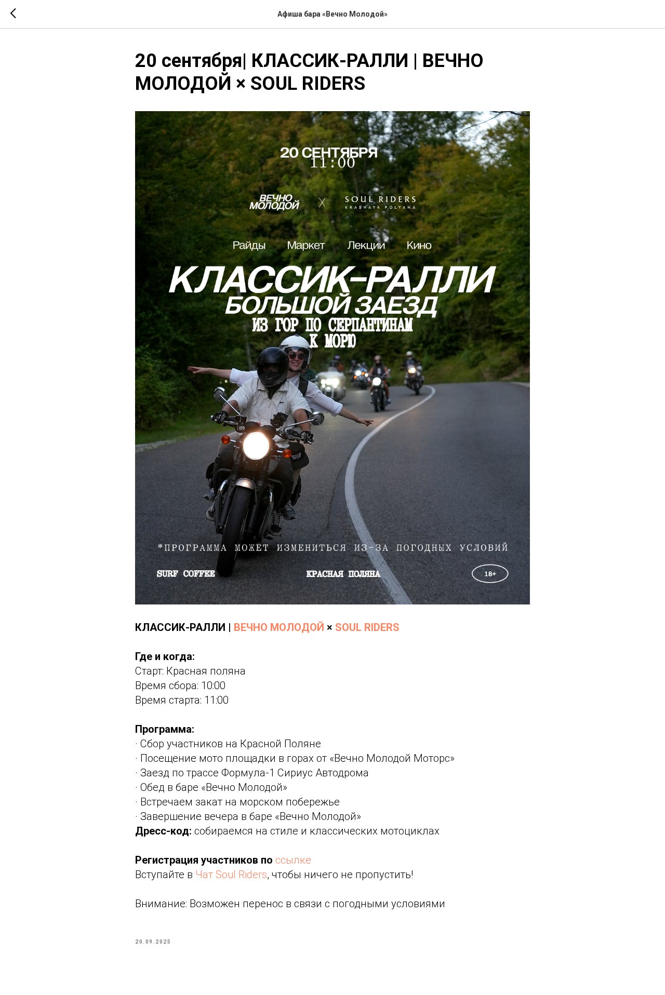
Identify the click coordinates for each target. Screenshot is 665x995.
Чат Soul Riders (231, 874)
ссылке (293, 860)
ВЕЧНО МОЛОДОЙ (279, 627)
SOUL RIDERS (367, 627)
